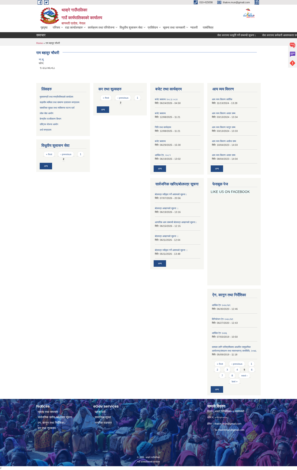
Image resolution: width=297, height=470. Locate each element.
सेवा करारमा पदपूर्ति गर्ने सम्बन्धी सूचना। (229, 35)
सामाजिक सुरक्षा (103, 417)
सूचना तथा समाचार (48, 412)
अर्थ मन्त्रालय (45, 129)
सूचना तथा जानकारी (174, 27)
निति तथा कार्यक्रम (163, 127)
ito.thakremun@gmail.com (229, 429)
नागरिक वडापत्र (103, 422)
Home (39, 43)
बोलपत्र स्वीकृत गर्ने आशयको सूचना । (171, 250)
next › (244, 375)
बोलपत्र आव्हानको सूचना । (166, 208)
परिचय (56, 27)
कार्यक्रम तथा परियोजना (101, 27)
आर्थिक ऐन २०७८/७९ (221, 305)
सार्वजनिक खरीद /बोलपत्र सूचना (55, 417)
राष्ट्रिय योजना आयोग (49, 124)
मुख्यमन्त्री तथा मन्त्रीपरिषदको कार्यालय (56, 96)
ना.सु (41, 59)
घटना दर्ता (100, 412)
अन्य (46, 166)
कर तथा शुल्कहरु (47, 428)
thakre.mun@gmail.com (227, 423)
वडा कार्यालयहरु (74, 27)
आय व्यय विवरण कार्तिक (222, 99)
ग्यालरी (194, 27)
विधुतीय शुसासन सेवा (131, 27)
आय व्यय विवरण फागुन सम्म (223, 127)
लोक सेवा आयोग (47, 113)
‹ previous (65, 154)
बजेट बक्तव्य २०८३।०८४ (166, 99)
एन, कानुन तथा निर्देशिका (51, 422)
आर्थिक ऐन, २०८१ (163, 155)
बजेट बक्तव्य (160, 113)
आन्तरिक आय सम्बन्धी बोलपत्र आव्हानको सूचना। (176, 222)
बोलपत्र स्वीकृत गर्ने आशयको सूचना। (171, 194)
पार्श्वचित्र (208, 27)
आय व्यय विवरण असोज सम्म (224, 141)
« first (49, 154)
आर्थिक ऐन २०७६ (219, 333)
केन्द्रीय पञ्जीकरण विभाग (50, 118)
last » (235, 381)
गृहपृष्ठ (44, 27)
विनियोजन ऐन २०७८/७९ (222, 319)
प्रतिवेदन (153, 27)
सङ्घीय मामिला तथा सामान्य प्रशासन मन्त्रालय (59, 102)
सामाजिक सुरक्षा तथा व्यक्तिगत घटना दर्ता (57, 107)
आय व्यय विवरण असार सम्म (223, 113)
